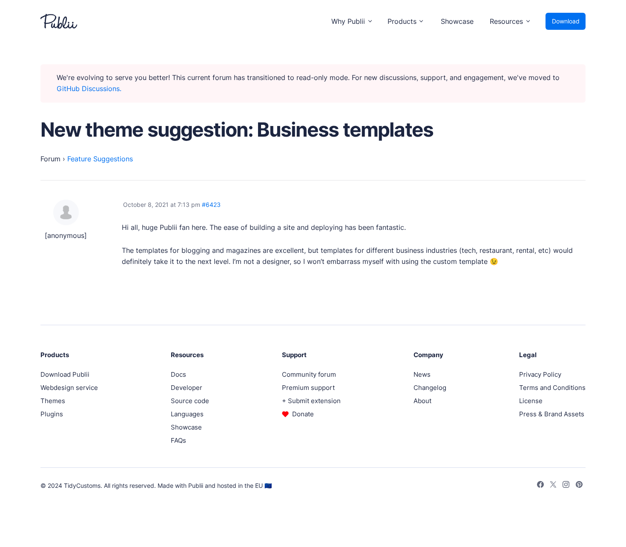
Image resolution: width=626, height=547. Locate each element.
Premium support (308, 388)
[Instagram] (566, 485)
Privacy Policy (540, 374)
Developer (186, 388)
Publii (195, 485)
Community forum (309, 374)
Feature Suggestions (100, 159)
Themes (52, 401)
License (531, 401)
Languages (187, 414)
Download (566, 21)
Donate (303, 414)
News (422, 374)
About (422, 401)
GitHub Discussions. (89, 88)
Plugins (51, 414)
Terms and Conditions (552, 388)
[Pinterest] (579, 485)
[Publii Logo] (58, 21)
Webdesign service (69, 388)
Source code (190, 401)
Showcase (457, 21)
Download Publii (64, 374)
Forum (50, 159)
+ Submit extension (311, 401)
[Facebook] (540, 485)
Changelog (430, 388)
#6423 (211, 204)
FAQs (178, 440)
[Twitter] (553, 485)
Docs (178, 374)
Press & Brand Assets (551, 414)
